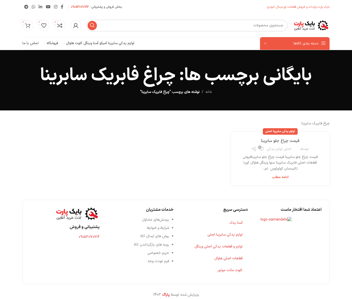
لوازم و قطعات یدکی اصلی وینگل (218, 246)
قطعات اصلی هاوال (228, 258)
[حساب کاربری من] (76, 25)
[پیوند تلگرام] (26, 7)
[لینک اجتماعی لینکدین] (40, 7)
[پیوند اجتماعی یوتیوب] (48, 7)
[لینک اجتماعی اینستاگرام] (55, 7)
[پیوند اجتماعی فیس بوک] (62, 7)
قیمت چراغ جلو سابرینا (280, 141)
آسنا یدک (235, 222)
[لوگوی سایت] (311, 25)
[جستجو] (92, 25)
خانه (208, 92)
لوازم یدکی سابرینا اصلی (280, 131)
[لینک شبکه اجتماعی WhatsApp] (33, 7)
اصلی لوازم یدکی (279, 149)
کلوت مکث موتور (229, 270)
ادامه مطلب (280, 177)
